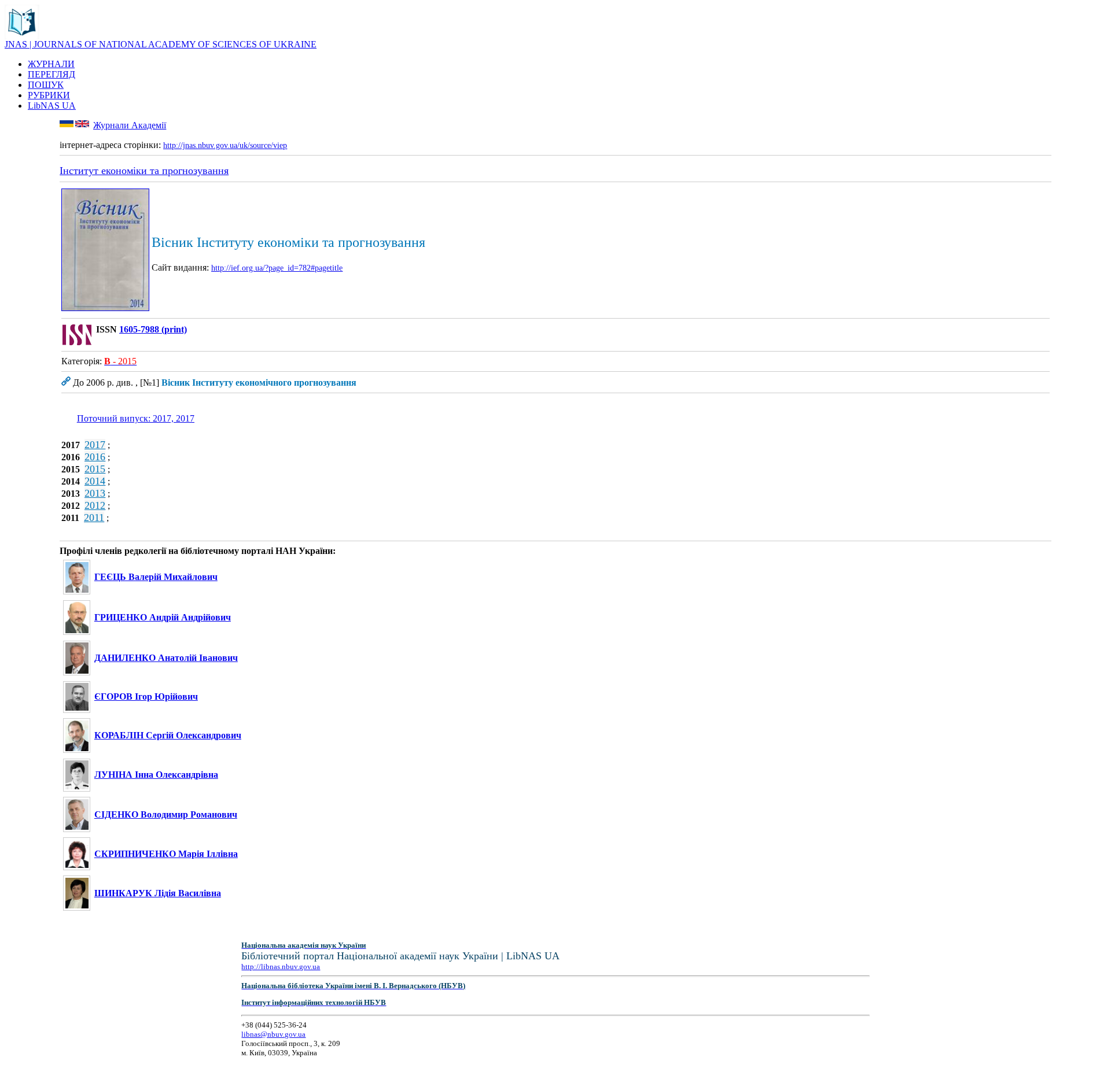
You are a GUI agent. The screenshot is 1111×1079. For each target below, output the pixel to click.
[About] (22, 36)
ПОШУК (46, 85)
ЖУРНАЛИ (51, 64)
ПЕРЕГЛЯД (51, 74)
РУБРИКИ (49, 95)
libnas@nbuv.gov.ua (273, 1034)
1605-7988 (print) (153, 329)
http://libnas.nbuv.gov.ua (280, 966)
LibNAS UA (52, 105)
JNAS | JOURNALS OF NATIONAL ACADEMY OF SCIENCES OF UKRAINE (161, 44)
